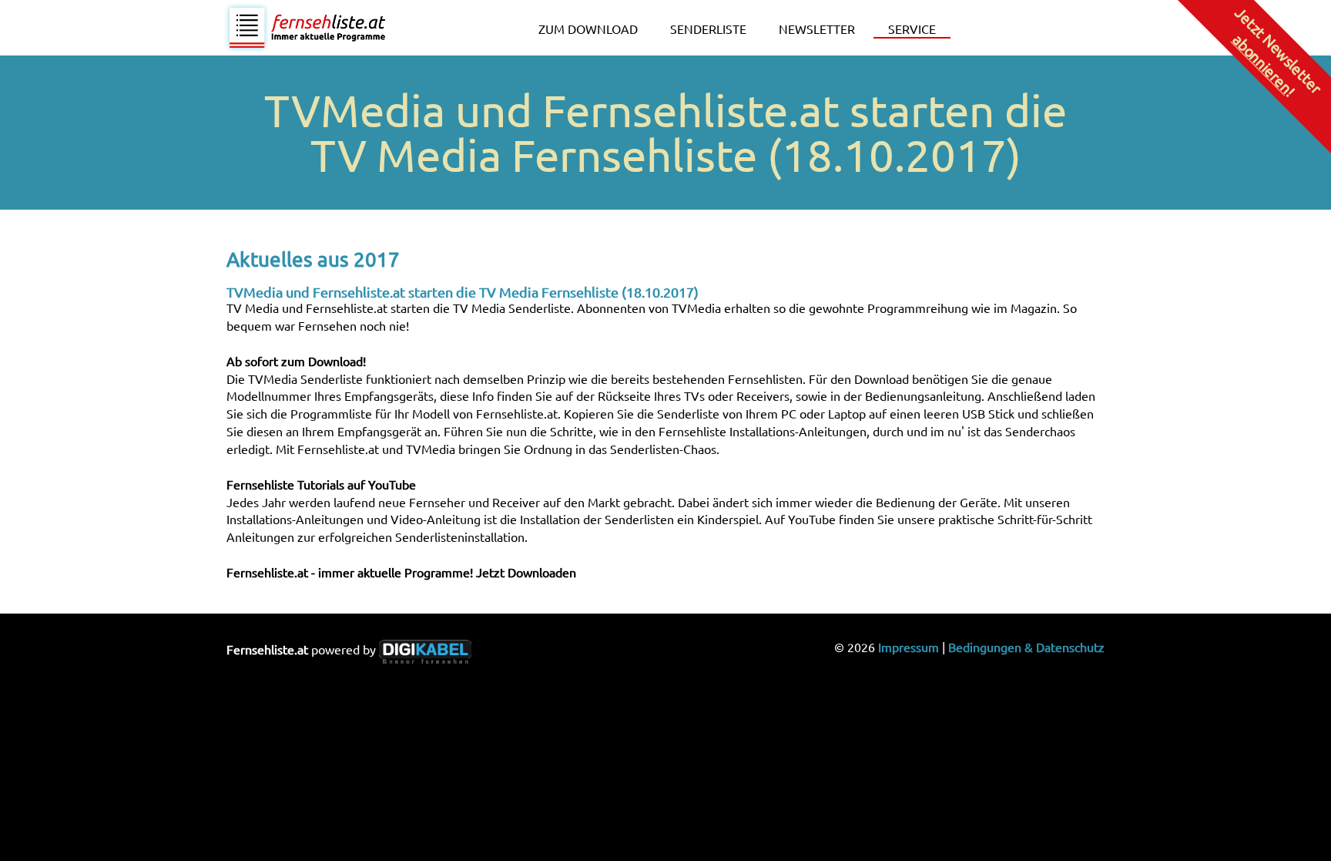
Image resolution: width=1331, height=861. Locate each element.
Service (912, 28)
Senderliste (708, 28)
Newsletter (817, 28)
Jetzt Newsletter (1277, 51)
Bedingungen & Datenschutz (1026, 646)
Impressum (908, 646)
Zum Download (588, 28)
